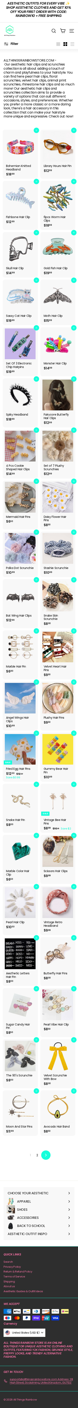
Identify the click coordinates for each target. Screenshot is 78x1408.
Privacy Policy (12, 1267)
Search (8, 1262)
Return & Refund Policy (18, 1271)
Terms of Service (14, 1276)
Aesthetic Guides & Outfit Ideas (23, 1291)
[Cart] (63, 31)
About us (9, 1286)
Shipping (9, 1281)
